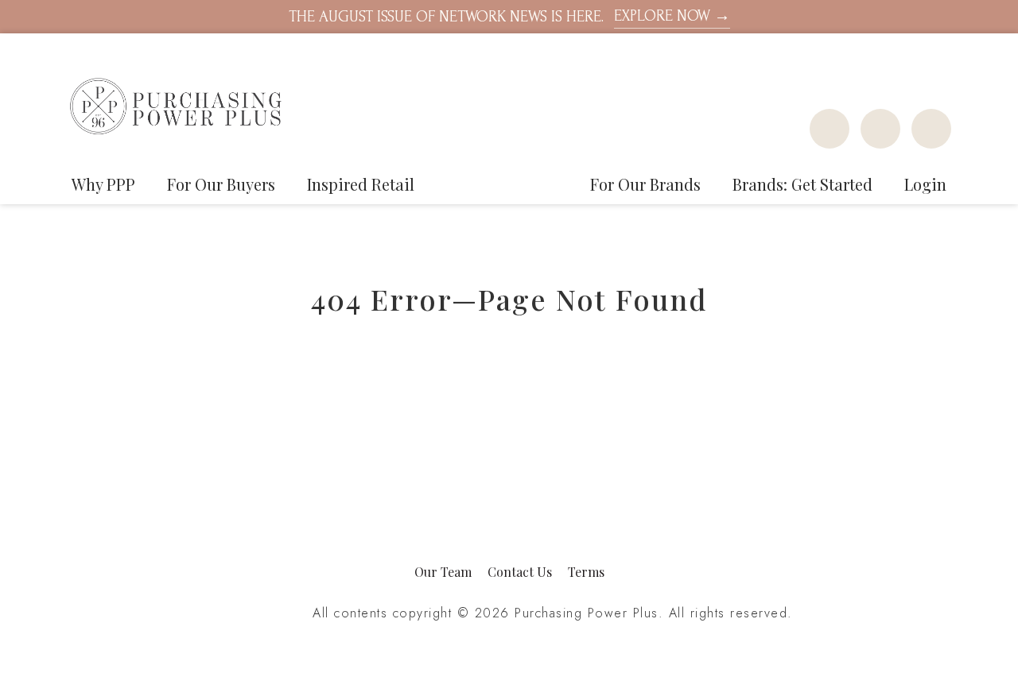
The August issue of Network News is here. (509, 16)
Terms (586, 571)
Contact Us (520, 571)
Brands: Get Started (802, 184)
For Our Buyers (221, 184)
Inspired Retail (360, 184)
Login (925, 184)
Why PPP (103, 184)
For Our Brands (645, 184)
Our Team (443, 571)
